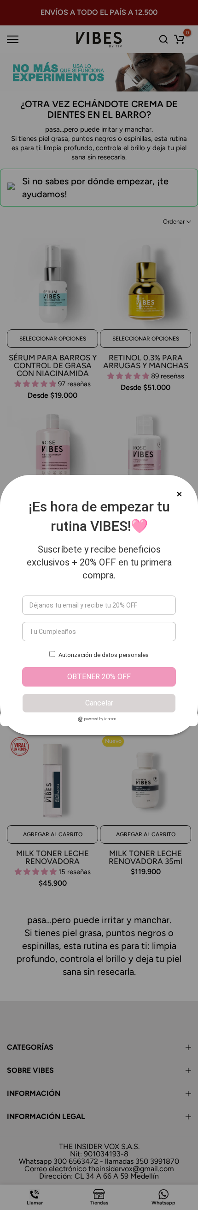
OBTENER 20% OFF (99, 676)
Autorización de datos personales (103, 654)
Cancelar (99, 703)
